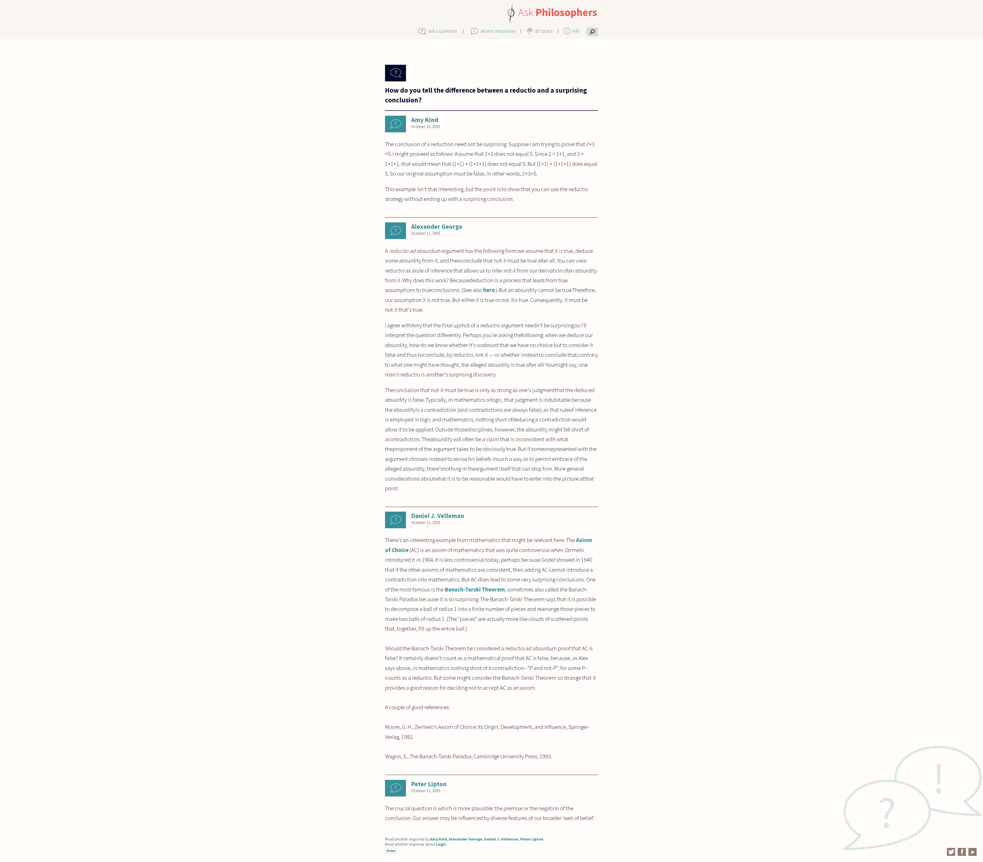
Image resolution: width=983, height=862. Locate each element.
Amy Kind (424, 120)
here (489, 290)
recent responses (498, 31)
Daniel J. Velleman (437, 516)
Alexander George (436, 226)
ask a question (442, 31)
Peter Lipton (429, 784)
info (576, 31)
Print (391, 850)
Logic (441, 844)
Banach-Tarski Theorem (475, 589)
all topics (544, 31)
